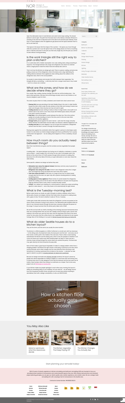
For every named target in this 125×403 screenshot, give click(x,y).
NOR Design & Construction (43, 264)
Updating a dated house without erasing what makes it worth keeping (90, 100)
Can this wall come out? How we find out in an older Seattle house (90, 106)
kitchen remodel (51, 257)
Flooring (84, 59)
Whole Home (85, 83)
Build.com (84, 166)
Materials (84, 74)
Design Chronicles (31, 394)
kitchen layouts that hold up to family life (64, 217)
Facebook (91, 155)
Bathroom (84, 45)
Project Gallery (31, 392)
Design (83, 53)
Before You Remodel (87, 48)
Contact (56, 390)
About (56, 386)
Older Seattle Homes (87, 77)
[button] (62, 364)
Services (31, 388)
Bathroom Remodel (42, 386)
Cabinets (84, 50)
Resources (56, 392)
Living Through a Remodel (89, 71)
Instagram (92, 151)
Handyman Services (42, 394)
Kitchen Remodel (43, 388)
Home (30, 386)
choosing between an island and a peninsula (56, 253)
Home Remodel (42, 390)
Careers (56, 388)
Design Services (42, 392)
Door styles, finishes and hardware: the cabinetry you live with (90, 93)
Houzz (83, 163)
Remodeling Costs (87, 80)
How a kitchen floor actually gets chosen (62, 298)
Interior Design (86, 62)
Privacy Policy (56, 394)
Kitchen (84, 65)
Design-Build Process (87, 56)
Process (31, 390)
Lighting (84, 68)
